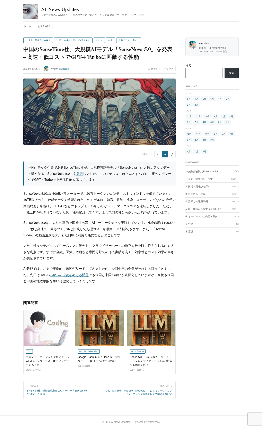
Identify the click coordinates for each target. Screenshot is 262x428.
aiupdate (64, 68)
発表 (79, 173)
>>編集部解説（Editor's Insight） (212, 171)
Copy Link (168, 68)
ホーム (27, 26)
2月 (189, 104)
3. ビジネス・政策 (211, 193)
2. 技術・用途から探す (211, 186)
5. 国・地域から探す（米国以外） (73, 40)
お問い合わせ (46, 26)
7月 (196, 98)
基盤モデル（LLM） (129, 40)
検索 (188, 65)
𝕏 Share (152, 68)
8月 (189, 98)
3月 (227, 98)
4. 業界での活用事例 (211, 201)
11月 (198, 116)
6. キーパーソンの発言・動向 (211, 216)
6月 (204, 98)
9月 (216, 116)
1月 (196, 104)
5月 (212, 98)
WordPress (153, 421)
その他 (99, 40)
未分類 (212, 231)
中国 (110, 40)
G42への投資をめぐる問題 (69, 274)
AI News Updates (60, 9)
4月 (220, 98)
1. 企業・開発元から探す (38, 40)
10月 (207, 116)
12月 (189, 116)
